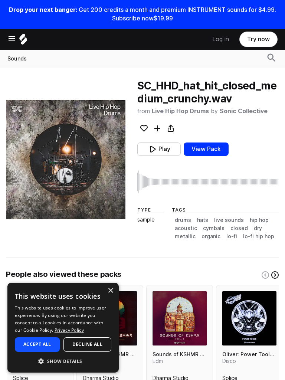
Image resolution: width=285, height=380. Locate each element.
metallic (185, 236)
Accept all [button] (37, 344)
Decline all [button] (87, 344)
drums (183, 220)
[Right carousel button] (275, 275)
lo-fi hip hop (258, 236)
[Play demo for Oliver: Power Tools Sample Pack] (249, 318)
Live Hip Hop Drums (180, 111)
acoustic (186, 228)
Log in (220, 39)
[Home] (23, 41)
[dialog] (63, 328)
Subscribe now (133, 18)
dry (258, 228)
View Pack (206, 149)
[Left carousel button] (265, 275)
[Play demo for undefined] (65, 159)
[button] (63, 361)
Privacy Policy (69, 330)
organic (211, 236)
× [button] (110, 291)
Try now (258, 39)
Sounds (17, 59)
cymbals (214, 228)
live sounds (229, 220)
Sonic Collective (244, 111)
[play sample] (208, 182)
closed (239, 228)
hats (202, 220)
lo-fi (231, 236)
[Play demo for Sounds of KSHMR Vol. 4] (179, 318)
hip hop (259, 220)
